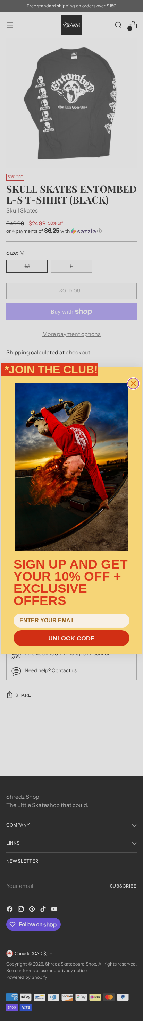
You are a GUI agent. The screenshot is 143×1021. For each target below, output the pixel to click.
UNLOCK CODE (71, 638)
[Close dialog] (133, 383)
